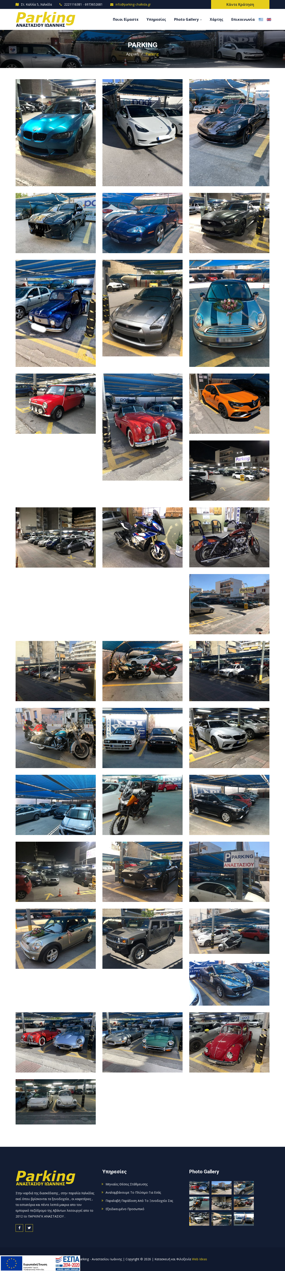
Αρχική (132, 54)
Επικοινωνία (243, 19)
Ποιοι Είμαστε (125, 19)
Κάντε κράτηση (240, 4)
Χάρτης (216, 19)
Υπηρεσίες (156, 19)
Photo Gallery (186, 19)
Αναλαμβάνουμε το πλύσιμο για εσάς (133, 1192)
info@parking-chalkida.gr (133, 4)
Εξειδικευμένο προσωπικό (125, 1209)
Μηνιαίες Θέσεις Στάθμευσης (127, 1184)
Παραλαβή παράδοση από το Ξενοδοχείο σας (139, 1201)
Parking (152, 54)
